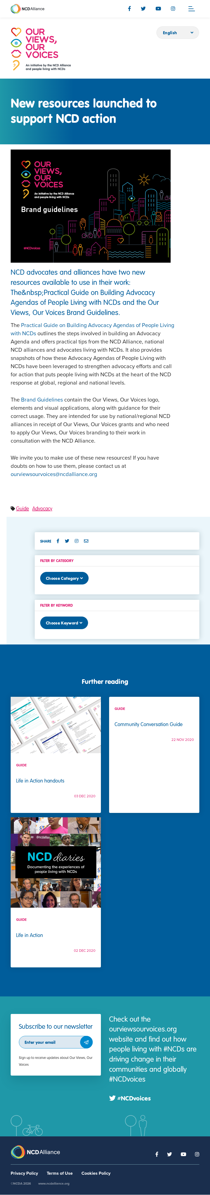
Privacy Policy (24, 1173)
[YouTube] (158, 8)
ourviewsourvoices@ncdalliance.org (54, 474)
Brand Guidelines (42, 400)
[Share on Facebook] (60, 541)
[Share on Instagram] (79, 541)
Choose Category (62, 578)
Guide (22, 508)
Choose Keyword (62, 623)
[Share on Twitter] (69, 541)
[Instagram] (173, 8)
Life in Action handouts (40, 780)
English (170, 32)
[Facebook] (129, 8)
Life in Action (29, 935)
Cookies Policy (95, 1173)
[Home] (41, 49)
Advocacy (42, 508)
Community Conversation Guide (149, 724)
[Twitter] (143, 8)
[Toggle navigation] (191, 8)
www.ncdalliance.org (53, 1183)
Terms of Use (60, 1173)
